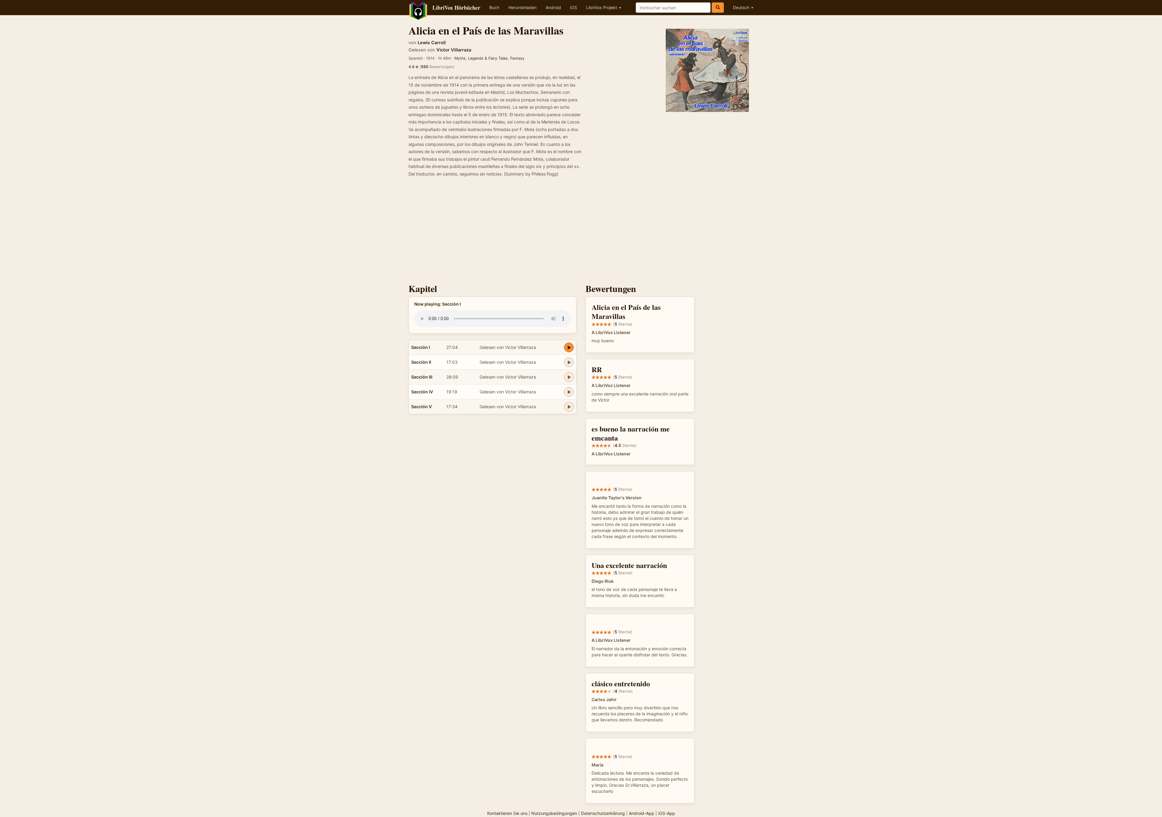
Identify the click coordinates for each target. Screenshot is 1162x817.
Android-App (641, 813)
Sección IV (422, 391)
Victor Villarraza (453, 50)
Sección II (421, 362)
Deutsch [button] (741, 7)
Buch (494, 7)
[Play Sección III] (569, 377)
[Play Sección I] (569, 347)
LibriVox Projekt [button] (602, 7)
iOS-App (666, 813)
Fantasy (517, 58)
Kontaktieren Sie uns (507, 813)
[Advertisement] (581, 232)
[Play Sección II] (569, 362)
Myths (460, 58)
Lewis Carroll (432, 42)
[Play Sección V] (569, 407)
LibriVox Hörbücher (456, 7)
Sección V (421, 406)
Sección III (421, 376)
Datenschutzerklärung (603, 813)
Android (553, 7)
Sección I (420, 347)
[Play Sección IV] (569, 392)
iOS (573, 7)
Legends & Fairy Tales (488, 58)
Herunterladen (522, 7)
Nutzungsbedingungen (554, 813)
